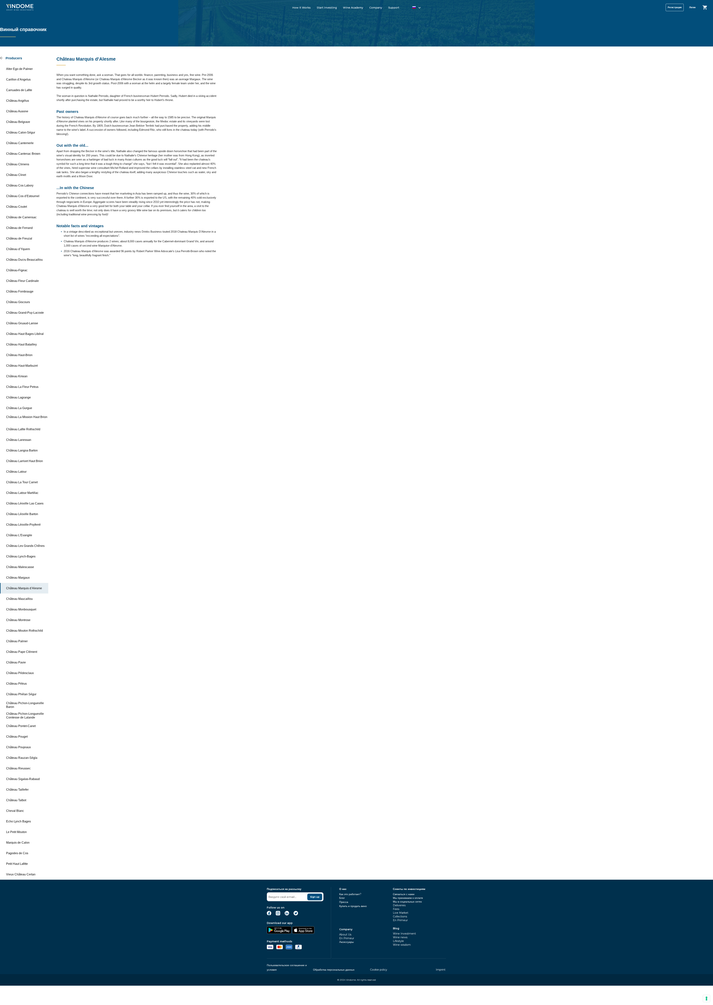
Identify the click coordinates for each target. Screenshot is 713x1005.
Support (393, 7)
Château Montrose (18, 620)
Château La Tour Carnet (22, 482)
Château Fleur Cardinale (22, 280)
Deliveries (399, 905)
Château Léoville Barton (22, 514)
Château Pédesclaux (20, 673)
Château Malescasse (20, 567)
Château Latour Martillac (22, 492)
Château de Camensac (21, 217)
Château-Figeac (16, 270)
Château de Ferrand (19, 227)
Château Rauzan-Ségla (21, 757)
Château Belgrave (18, 121)
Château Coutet (16, 206)
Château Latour (16, 471)
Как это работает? (350, 894)
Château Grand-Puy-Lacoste (25, 312)
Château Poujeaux (18, 747)
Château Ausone (17, 111)
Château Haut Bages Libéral (25, 333)
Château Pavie (16, 662)
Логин (692, 7)
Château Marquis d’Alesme (24, 588)
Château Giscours (18, 302)
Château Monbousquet (21, 609)
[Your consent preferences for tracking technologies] (706, 998)
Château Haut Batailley (21, 344)
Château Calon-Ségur (20, 132)
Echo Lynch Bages (18, 821)
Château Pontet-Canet (21, 726)
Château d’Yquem (18, 249)
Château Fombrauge (19, 291)
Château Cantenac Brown (23, 153)
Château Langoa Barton (22, 450)
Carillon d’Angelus (18, 79)
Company (375, 7)
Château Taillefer (17, 789)
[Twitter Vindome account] (296, 914)
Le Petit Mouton (16, 832)
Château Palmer (17, 641)
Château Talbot (16, 800)
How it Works (301, 7)
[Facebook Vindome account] (269, 914)
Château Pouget (17, 736)
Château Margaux (18, 577)
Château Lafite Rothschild (23, 429)
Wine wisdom (402, 944)
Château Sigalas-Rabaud (23, 779)
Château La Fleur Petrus (22, 386)
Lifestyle (398, 941)
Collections (400, 916)
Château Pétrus (16, 683)
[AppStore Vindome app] (303, 933)
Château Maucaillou (19, 598)
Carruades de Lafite (19, 90)
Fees (396, 909)
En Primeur (346, 938)
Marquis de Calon (18, 842)
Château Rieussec (18, 768)
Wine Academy (353, 7)
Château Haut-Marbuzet (22, 365)
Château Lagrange (18, 397)
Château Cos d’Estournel (22, 196)
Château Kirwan (16, 376)
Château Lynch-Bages (20, 556)
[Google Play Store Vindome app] (279, 933)
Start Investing (327, 7)
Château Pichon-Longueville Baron (25, 705)
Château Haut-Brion (19, 355)
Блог (342, 898)
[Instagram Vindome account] (278, 914)
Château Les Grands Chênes (25, 545)
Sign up (315, 896)
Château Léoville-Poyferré (23, 524)
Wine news (400, 937)
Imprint (440, 969)
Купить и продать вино (353, 906)
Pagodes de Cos (17, 853)
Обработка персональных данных (333, 969)
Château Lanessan (18, 439)
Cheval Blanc (15, 810)
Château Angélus (17, 100)
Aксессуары (346, 942)
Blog (396, 928)
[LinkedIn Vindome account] (287, 914)
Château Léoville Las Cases (24, 503)
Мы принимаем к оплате (408, 898)
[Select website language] (413, 8)
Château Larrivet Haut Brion (24, 461)
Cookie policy (378, 969)
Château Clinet (16, 174)
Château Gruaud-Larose (22, 323)
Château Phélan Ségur (21, 694)
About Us (345, 934)
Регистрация (675, 7)
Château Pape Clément (21, 651)
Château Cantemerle (20, 143)
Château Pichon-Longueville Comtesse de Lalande (25, 715)
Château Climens (17, 164)
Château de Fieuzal (19, 238)
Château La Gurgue (19, 408)
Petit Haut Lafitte (17, 863)
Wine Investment (404, 933)
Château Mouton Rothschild (24, 630)
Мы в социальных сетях (407, 901)
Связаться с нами (403, 894)
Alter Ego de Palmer (19, 68)
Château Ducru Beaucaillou (24, 259)
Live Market (400, 912)
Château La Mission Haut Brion (26, 417)
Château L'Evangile (19, 535)
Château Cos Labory (19, 185)
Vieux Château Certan (20, 874)
